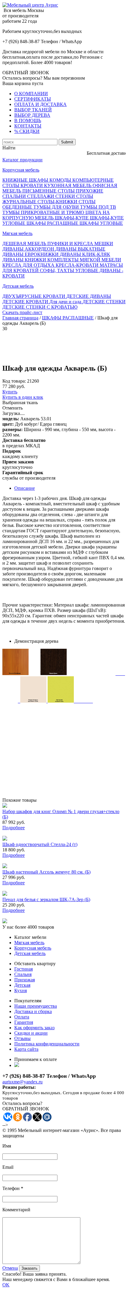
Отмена (10, 1268)
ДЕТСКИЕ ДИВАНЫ (88, 296)
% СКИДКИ (27, 131)
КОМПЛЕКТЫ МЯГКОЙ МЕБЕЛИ (84, 259)
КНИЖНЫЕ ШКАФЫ (25, 180)
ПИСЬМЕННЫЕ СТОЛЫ (49, 190)
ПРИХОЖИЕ (89, 190)
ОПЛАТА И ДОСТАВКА (40, 104)
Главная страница (20, 317)
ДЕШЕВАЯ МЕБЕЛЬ (24, 243)
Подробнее (13, 827)
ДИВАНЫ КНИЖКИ (24, 259)
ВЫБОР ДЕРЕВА (32, 115)
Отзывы (22, 1038)
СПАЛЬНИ (14, 196)
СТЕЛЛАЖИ (41, 196)
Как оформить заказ (34, 1027)
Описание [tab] (24, 488)
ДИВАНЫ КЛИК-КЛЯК (85, 254)
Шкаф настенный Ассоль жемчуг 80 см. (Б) (46, 871)
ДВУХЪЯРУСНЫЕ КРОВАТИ (34, 296)
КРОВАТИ (32, 185)
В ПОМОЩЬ (27, 120)
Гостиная (23, 968)
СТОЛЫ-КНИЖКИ (58, 201)
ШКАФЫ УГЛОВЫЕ (101, 223)
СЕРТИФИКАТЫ (32, 98)
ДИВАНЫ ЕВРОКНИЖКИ (31, 254)
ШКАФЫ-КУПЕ (72, 217)
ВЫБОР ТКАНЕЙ (33, 109)
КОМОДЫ (60, 180)
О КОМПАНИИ (31, 93)
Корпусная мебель (20, 169)
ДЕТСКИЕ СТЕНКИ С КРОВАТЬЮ (39, 307)
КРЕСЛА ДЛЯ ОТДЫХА (29, 265)
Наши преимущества (35, 1006)
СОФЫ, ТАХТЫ (57, 270)
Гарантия (23, 1022)
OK (6, 1284)
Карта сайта (26, 1049)
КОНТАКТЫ (27, 125)
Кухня (20, 990)
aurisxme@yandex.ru (22, 1081)
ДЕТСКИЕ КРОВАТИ (25, 301)
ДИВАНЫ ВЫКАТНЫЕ (80, 248)
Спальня (23, 974)
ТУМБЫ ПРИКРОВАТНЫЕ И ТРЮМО (43, 212)
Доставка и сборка (33, 1011)
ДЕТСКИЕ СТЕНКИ (104, 301)
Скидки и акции (31, 1033)
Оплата (21, 1016)
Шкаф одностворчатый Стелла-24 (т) (39, 844)
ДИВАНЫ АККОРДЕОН (28, 248)
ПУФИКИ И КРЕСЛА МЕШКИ (80, 243)
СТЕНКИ (65, 196)
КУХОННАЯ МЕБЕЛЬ (68, 185)
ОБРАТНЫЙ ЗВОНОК (25, 72)
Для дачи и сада (65, 301)
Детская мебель (18, 286)
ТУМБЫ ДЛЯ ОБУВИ (56, 207)
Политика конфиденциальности (46, 1043)
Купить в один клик (22, 397)
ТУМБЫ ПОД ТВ (98, 207)
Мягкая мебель (17, 233)
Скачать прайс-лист (22, 312)
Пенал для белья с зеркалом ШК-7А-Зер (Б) (46, 899)
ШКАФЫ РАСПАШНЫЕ (52, 223)
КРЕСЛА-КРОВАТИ (78, 265)
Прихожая (24, 979)
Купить (9, 391)
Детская (22, 985)
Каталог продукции (22, 159)
